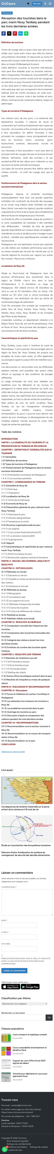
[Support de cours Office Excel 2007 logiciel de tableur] (6, 1061)
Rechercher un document (13, 1013)
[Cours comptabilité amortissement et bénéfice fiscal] (6, 1048)
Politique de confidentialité (19, 1144)
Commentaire (9, 887)
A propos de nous (14, 1150)
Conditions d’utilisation (17, 1147)
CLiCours (8, 4)
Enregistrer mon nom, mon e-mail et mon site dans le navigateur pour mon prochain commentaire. (25, 961)
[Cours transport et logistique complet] (6, 1035)
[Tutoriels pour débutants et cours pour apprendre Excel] (6, 1074)
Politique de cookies (39, 1147)
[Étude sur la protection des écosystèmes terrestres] (27, 829)
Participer (37, 4)
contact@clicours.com (21, 1105)
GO (49, 1017)
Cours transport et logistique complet (30, 1034)
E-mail (5, 932)
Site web (5, 944)
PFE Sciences (7, 13)
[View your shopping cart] (28, 4)
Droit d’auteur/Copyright (18, 1141)
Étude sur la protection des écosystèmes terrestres (26, 845)
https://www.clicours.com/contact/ (17, 1112)
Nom (4, 920)
